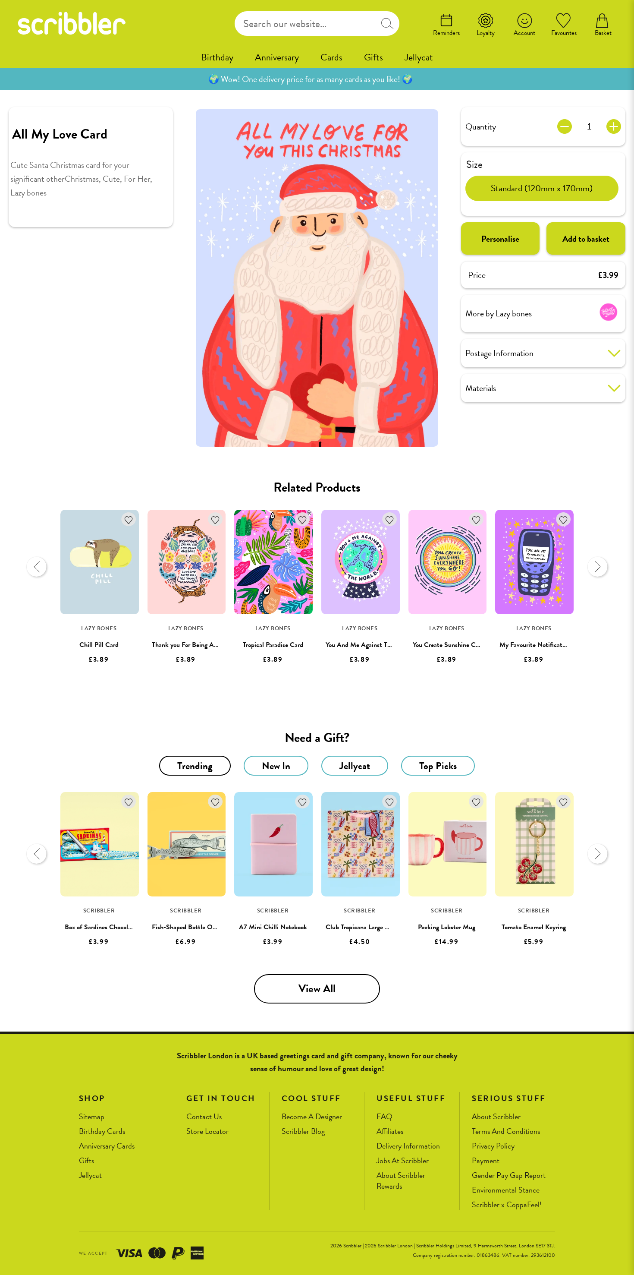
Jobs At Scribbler (403, 1160)
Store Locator (207, 1131)
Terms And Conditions (506, 1131)
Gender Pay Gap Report (509, 1175)
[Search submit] (387, 23)
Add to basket (585, 238)
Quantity (480, 126)
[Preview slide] (37, 567)
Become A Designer (312, 1116)
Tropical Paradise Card (273, 645)
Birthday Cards (102, 1131)
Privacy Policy (493, 1146)
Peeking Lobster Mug (446, 927)
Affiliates (390, 1131)
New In (276, 765)
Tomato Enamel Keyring (534, 927)
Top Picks (438, 765)
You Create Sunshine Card (448, 645)
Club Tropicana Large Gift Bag (367, 927)
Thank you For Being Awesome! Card (202, 645)
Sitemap (91, 1116)
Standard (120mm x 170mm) (542, 188)
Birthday (217, 57)
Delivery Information (408, 1146)
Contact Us (204, 1116)
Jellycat (419, 57)
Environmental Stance (506, 1190)
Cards (331, 57)
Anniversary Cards (107, 1146)
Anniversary (277, 57)
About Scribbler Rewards (401, 1180)
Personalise (500, 238)
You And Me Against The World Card (376, 645)
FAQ (384, 1116)
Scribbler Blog (303, 1131)
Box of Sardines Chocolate (101, 927)
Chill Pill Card (99, 645)
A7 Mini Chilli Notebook (273, 927)
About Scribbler (496, 1116)
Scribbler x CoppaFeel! (507, 1204)
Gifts (373, 57)
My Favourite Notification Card (542, 645)
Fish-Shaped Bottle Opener (190, 927)
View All (317, 988)
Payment (485, 1160)
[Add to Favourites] (129, 519)
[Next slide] (597, 567)
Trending (195, 765)
